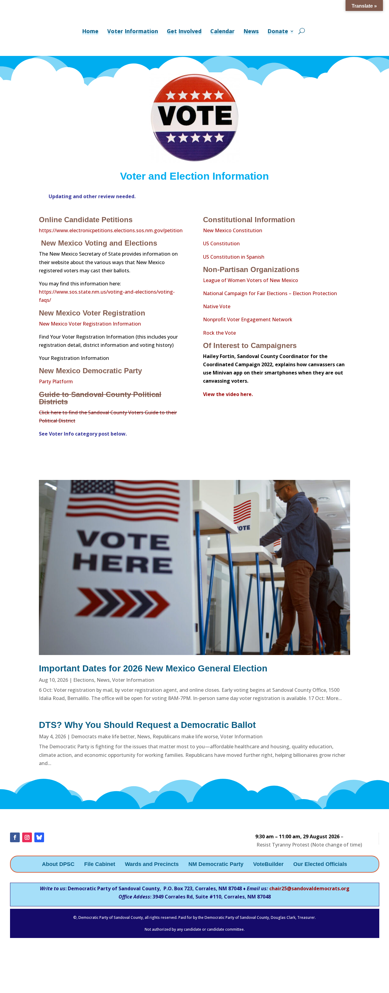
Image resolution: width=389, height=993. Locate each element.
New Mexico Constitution (232, 230)
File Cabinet (99, 864)
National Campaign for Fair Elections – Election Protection (270, 293)
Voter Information (132, 31)
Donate (277, 31)
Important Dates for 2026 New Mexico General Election (153, 668)
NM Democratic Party (215, 864)
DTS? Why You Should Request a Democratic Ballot (147, 725)
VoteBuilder (268, 864)
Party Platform (56, 381)
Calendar (222, 31)
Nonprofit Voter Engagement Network (247, 319)
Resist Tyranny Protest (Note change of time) (309, 844)
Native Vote (216, 306)
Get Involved (184, 31)
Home (90, 31)
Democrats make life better (103, 736)
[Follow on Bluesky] (39, 837)
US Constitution (222, 243)
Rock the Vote (219, 332)
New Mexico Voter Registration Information (90, 323)
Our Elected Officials (320, 864)
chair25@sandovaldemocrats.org (309, 888)
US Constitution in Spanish (233, 256)
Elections (83, 680)
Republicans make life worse (185, 736)
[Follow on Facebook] (15, 837)
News (251, 31)
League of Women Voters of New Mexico (250, 280)
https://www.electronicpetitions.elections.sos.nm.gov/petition (111, 230)
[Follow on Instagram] (27, 837)
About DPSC (58, 864)
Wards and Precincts (152, 864)
